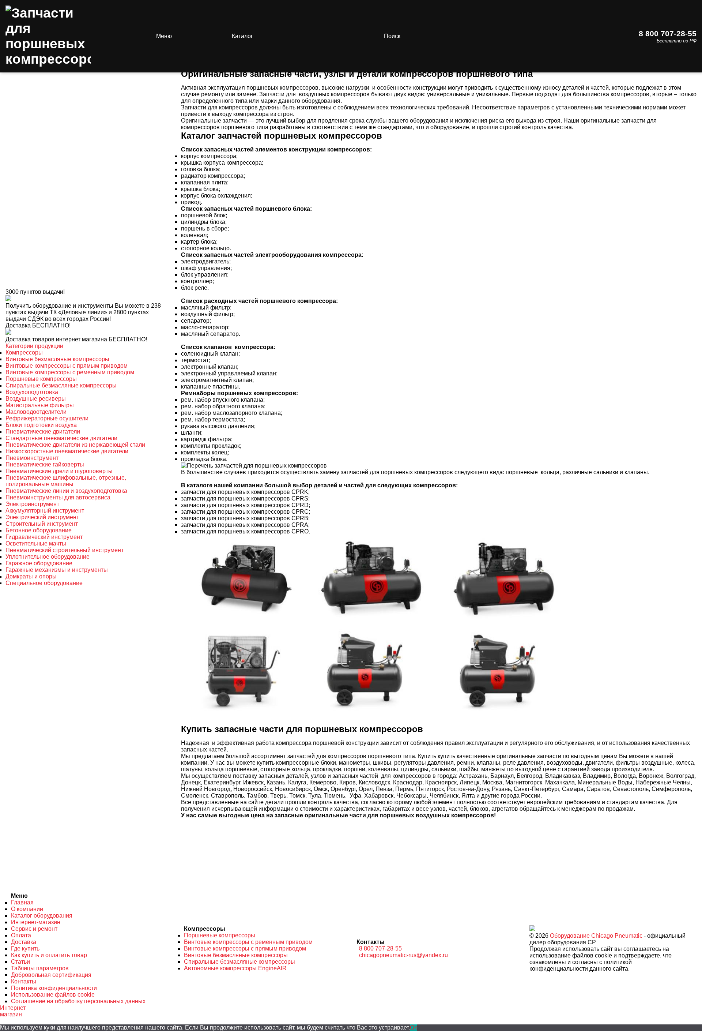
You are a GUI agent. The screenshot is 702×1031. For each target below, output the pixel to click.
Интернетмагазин (13, 1011)
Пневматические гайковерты (44, 464)
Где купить (25, 948)
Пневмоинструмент (31, 458)
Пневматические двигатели (42, 431)
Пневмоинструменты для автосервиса (57, 497)
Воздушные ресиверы (35, 398)
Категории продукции (34, 346)
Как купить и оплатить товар (49, 955)
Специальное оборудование (44, 583)
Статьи (20, 962)
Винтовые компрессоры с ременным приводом (69, 372)
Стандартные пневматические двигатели (61, 438)
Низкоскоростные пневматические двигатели (66, 451)
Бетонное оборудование (38, 530)
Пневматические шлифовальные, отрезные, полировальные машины (65, 481)
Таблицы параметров (40, 968)
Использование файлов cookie (53, 994)
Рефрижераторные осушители (46, 418)
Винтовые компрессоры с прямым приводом (66, 366)
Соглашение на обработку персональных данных (78, 1001)
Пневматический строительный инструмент (64, 550)
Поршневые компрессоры (41, 379)
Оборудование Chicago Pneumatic (596, 936)
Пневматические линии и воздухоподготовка (66, 491)
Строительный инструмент (41, 524)
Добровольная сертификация (51, 975)
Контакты (23, 981)
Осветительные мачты (35, 543)
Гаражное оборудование (38, 563)
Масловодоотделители (36, 412)
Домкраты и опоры (31, 576)
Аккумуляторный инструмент (44, 510)
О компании (27, 909)
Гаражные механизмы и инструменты (56, 570)
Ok (413, 1027)
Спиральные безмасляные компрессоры (61, 385)
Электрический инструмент (42, 517)
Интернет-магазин (35, 922)
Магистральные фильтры (39, 405)
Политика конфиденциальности (54, 988)
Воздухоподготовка (31, 392)
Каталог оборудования (41, 915)
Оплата (21, 935)
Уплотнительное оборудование (47, 557)
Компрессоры (24, 352)
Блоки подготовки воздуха (41, 425)
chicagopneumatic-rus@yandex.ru (403, 955)
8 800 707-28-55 (668, 33)
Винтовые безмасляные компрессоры (57, 359)
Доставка (23, 942)
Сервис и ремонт (34, 929)
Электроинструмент (32, 504)
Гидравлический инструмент (44, 537)
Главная (22, 902)
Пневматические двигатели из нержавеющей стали (75, 445)
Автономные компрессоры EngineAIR (235, 968)
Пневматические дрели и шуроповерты (59, 471)
